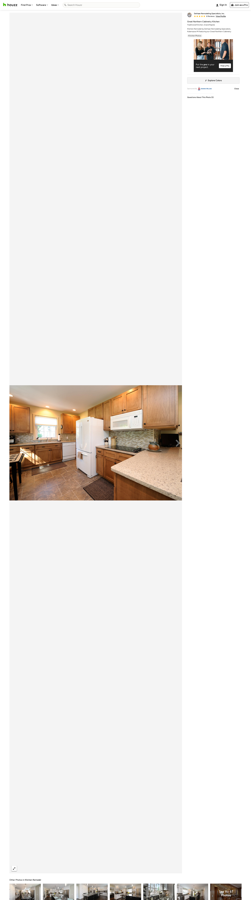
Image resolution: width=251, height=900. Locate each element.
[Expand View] (14, 868)
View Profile (221, 16)
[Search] (65, 5)
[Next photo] (178, 443)
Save (104, 868)
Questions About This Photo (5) (200, 97)
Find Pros (26, 5)
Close (236, 89)
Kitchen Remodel (33, 880)
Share (90, 868)
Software (41, 5)
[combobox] (101, 5)
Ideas (54, 5)
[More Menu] (177, 868)
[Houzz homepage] (10, 4)
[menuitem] (27, 5)
